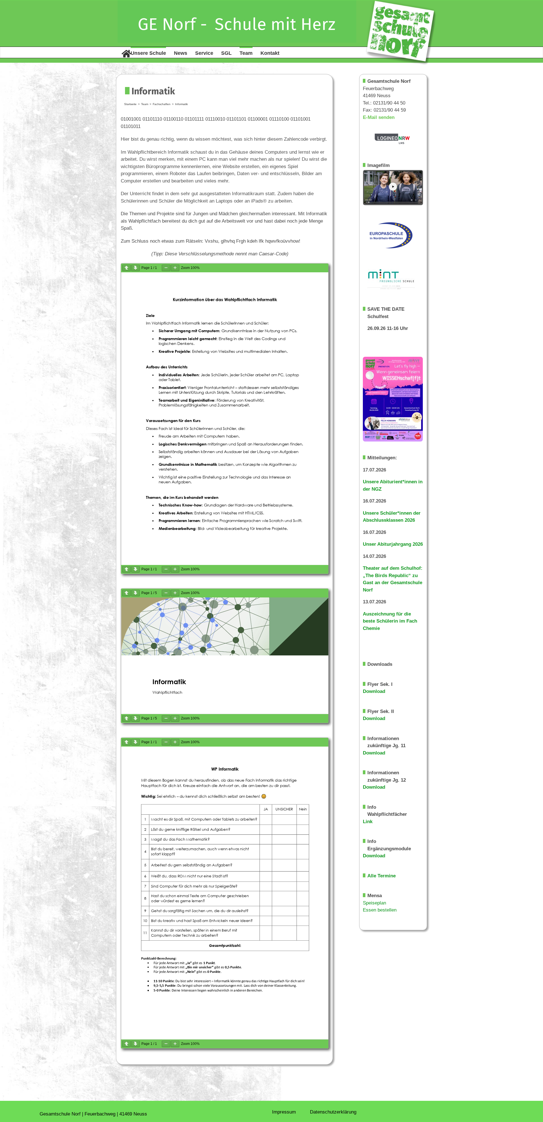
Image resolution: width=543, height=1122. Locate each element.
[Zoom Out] (166, 268)
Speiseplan (374, 903)
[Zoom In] (175, 268)
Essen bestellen (380, 910)
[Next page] (135, 268)
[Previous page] (126, 268)
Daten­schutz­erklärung (333, 1112)
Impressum (284, 1112)
